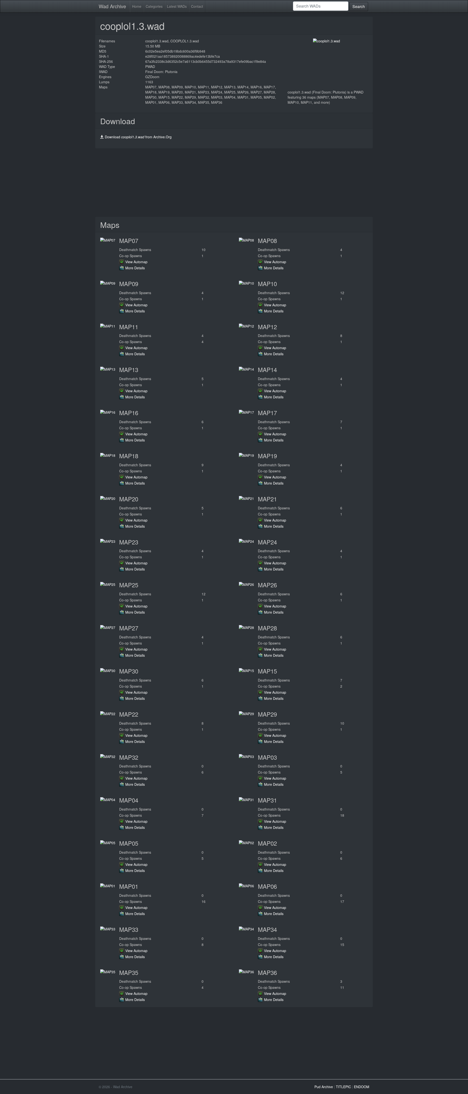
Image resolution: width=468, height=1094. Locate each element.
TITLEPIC (343, 1086)
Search (358, 6)
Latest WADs (177, 6)
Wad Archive (112, 6)
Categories (154, 6)
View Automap (136, 261)
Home (136, 6)
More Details (135, 267)
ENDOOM (361, 1086)
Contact (197, 6)
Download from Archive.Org (138, 136)
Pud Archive (323, 1086)
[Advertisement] (234, 183)
